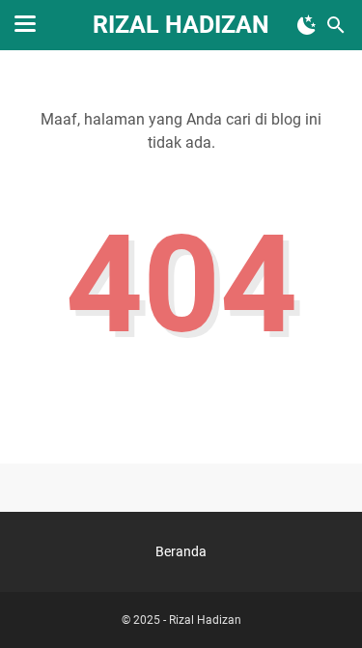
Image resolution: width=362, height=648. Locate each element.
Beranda (181, 551)
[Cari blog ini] (336, 25)
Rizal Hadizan (181, 25)
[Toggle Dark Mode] (307, 25)
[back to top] (323, 604)
